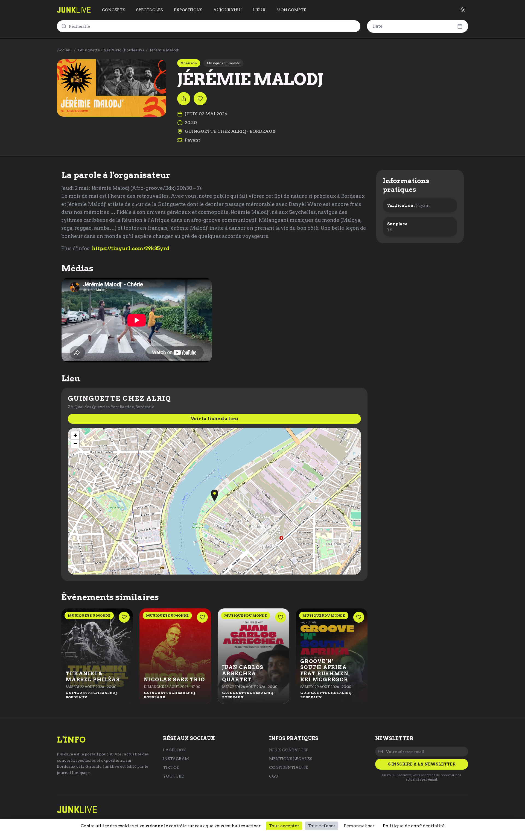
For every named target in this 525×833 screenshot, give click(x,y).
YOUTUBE (173, 776)
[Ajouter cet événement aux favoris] (200, 98)
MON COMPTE (291, 10)
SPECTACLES (149, 10)
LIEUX (259, 10)
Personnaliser (359, 825)
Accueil (64, 50)
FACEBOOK (174, 750)
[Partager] (183, 98)
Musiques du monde (223, 63)
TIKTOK (171, 767)
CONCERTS (113, 10)
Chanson (188, 63)
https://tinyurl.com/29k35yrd (131, 248)
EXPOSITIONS (188, 10)
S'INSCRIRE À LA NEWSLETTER (422, 764)
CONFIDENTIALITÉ (288, 767)
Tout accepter (284, 825)
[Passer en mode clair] (462, 9)
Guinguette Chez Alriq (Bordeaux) (111, 50)
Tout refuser (322, 825)
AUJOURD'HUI (227, 10)
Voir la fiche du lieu (214, 418)
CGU (273, 776)
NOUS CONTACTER (289, 750)
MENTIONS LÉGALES (290, 759)
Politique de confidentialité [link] (414, 825)
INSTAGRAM (176, 759)
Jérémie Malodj (164, 50)
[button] (214, 495)
